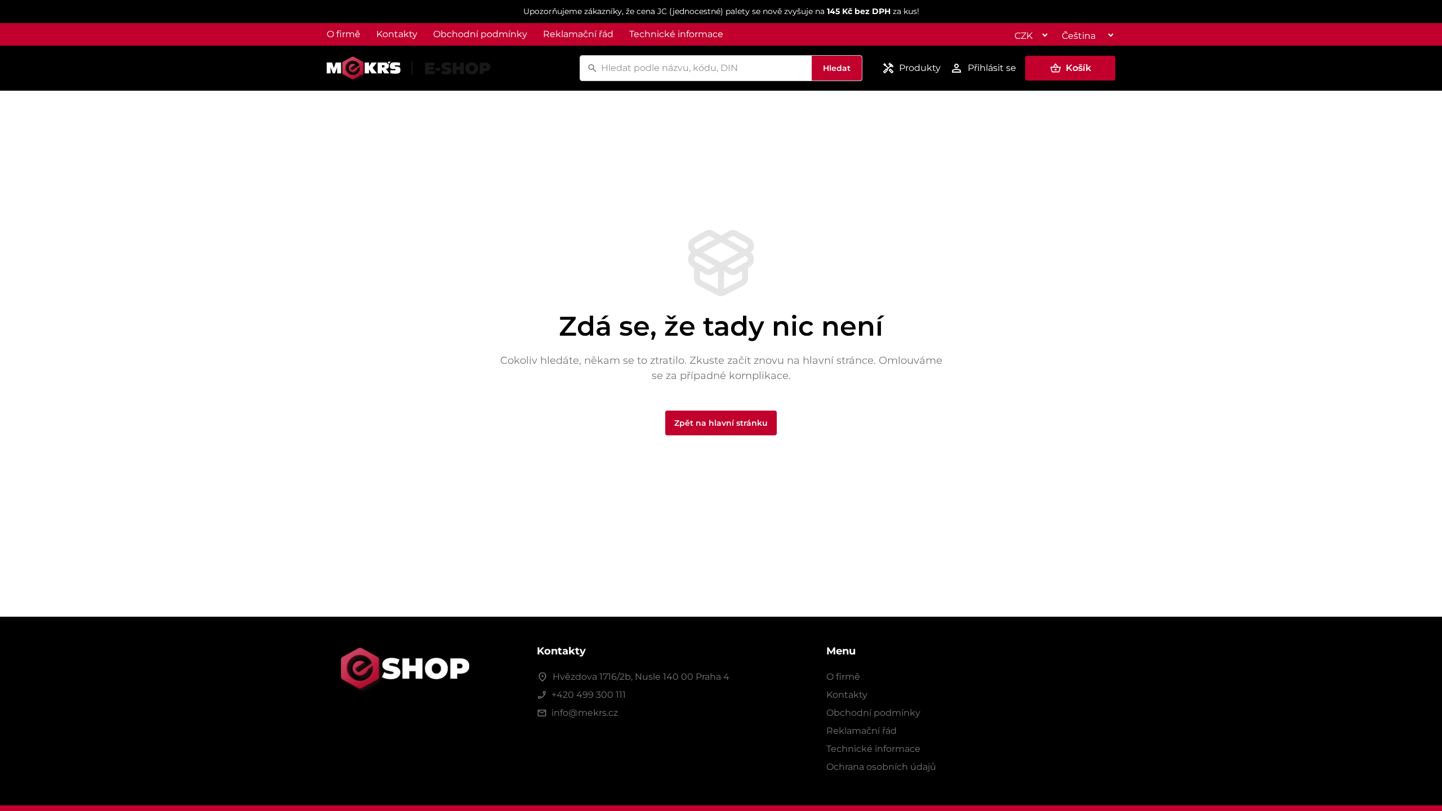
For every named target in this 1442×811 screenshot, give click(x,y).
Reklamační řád (578, 34)
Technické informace (676, 34)
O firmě (343, 34)
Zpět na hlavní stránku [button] (721, 423)
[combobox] (705, 68)
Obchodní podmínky (480, 34)
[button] (1070, 68)
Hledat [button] (837, 68)
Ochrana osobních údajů (881, 766)
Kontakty (396, 34)
